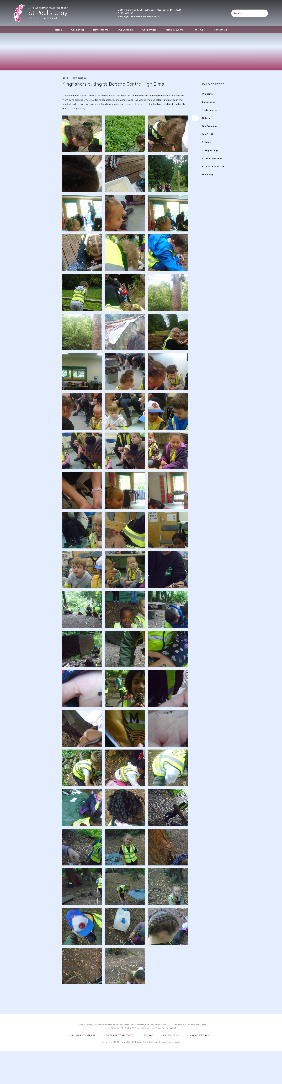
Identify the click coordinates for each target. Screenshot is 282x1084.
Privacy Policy (171, 1035)
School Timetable (212, 158)
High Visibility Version (83, 1035)
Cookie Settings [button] (199, 1035)
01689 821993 (125, 13)
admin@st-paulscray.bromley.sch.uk (139, 16)
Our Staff (207, 134)
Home (65, 78)
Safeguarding (210, 150)
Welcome (207, 93)
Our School (79, 78)
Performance (209, 109)
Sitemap (148, 1035)
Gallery (206, 118)
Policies (206, 142)
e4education (175, 1042)
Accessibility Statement (120, 1035)
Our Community (211, 126)
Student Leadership (213, 166)
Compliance (208, 101)
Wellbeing (208, 174)
